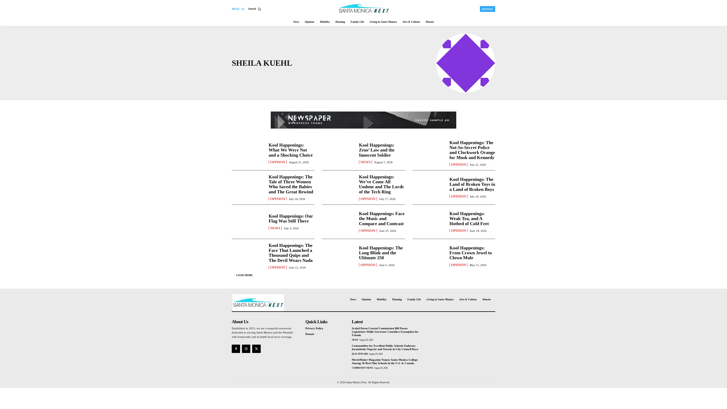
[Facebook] (236, 349)
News (365, 162)
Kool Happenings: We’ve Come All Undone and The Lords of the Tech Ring (381, 184)
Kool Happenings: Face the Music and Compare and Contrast (382, 218)
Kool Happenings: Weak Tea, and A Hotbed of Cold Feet (469, 218)
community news (362, 368)
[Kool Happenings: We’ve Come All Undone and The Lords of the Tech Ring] (338, 187)
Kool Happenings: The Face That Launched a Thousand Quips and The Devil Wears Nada (291, 253)
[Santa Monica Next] (364, 8)
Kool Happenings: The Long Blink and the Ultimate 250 (381, 252)
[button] (255, 9)
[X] (256, 349)
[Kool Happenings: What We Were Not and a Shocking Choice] (248, 153)
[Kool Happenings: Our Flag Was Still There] (248, 221)
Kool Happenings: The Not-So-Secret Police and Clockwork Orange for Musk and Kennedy (472, 150)
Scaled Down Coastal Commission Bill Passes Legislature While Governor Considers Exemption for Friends (385, 332)
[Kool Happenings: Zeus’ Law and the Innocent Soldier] (338, 153)
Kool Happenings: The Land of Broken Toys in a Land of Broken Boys (472, 184)
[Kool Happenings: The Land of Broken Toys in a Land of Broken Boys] (429, 187)
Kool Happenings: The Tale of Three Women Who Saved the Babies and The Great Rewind (291, 184)
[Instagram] (246, 349)
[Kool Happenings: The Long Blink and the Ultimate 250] (338, 256)
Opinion (277, 162)
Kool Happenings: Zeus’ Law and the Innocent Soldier (377, 150)
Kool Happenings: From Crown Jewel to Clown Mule (470, 252)
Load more (244, 275)
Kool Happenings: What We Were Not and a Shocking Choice (291, 150)
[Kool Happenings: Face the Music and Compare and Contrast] (338, 221)
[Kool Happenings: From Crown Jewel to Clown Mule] (429, 256)
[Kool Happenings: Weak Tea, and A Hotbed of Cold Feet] (429, 221)
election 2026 (360, 354)
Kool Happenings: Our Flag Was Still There (291, 218)
